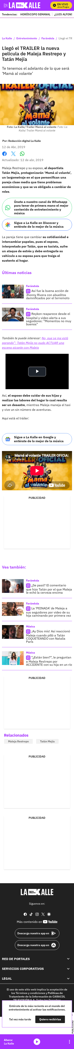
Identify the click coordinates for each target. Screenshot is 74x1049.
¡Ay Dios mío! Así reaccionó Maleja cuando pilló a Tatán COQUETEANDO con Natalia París (48, 636)
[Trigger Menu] (5, 5)
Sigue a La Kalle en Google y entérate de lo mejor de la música (39, 439)
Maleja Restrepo (18, 741)
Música (30, 626)
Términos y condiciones (30, 993)
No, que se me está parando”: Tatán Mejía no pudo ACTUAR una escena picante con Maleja (35, 342)
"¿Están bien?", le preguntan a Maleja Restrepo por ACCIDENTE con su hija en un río (49, 661)
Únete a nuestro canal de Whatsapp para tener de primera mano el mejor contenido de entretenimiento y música (41, 207)
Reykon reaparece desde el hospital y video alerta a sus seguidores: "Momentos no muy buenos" (48, 319)
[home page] (37, 892)
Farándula (47, 38)
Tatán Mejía (47, 741)
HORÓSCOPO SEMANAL (35, 14)
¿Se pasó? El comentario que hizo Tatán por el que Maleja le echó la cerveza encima (49, 589)
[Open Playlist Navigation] (69, 1042)
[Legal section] (68, 978)
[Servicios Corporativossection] (68, 968)
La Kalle (7, 38)
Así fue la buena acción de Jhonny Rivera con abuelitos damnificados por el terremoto (47, 294)
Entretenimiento (26, 38)
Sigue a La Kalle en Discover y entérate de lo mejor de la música (39, 224)
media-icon (37, 1041)
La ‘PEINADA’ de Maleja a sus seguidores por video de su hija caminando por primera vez (48, 612)
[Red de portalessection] (68, 959)
